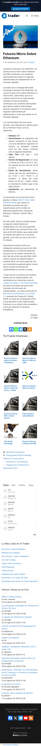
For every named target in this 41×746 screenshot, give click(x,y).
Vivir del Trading (8, 560)
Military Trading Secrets (12, 597)
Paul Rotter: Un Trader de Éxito (15, 578)
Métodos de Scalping (10, 553)
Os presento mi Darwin (11, 684)
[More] (30, 329)
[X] (25, 329)
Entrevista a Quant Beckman (14, 549)
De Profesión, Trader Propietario (15, 556)
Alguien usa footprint (10, 638)
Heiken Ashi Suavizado (11, 563)
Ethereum (7, 458)
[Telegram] (20, 329)
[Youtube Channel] (25, 718)
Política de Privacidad (29, 709)
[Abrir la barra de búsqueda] (27, 16)
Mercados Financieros (15, 452)
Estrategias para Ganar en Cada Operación (20, 581)
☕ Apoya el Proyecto (20, 9)
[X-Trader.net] (10, 16)
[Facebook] (11, 329)
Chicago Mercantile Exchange (18, 455)
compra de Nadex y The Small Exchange (20, 283)
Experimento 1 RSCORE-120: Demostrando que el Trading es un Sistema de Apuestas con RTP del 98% (20, 672)
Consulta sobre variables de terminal (17, 693)
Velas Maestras (8, 567)
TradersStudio (8, 571)
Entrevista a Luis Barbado (17, 462)
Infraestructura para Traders (13, 574)
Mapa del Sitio (22, 712)
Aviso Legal (12, 712)
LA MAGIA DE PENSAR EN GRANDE (17, 617)
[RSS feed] (30, 718)
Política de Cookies (12, 709)
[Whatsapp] (16, 329)
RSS (30, 712)
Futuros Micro (18, 458)
